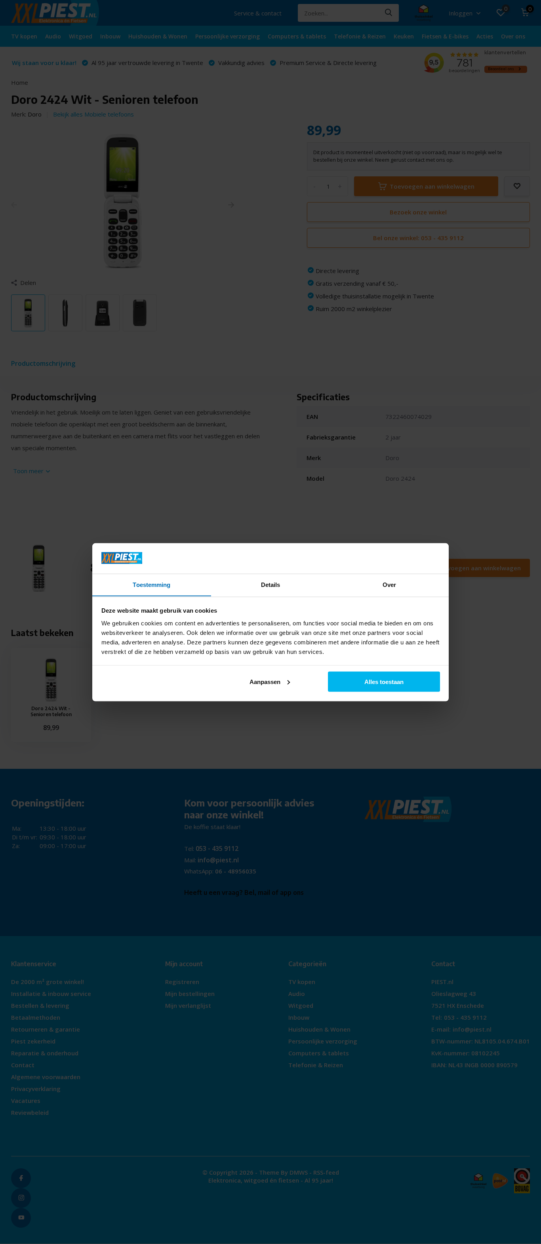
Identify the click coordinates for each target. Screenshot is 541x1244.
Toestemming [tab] (151, 584)
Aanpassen (265, 681)
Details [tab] (270, 584)
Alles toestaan (384, 681)
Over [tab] (389, 584)
